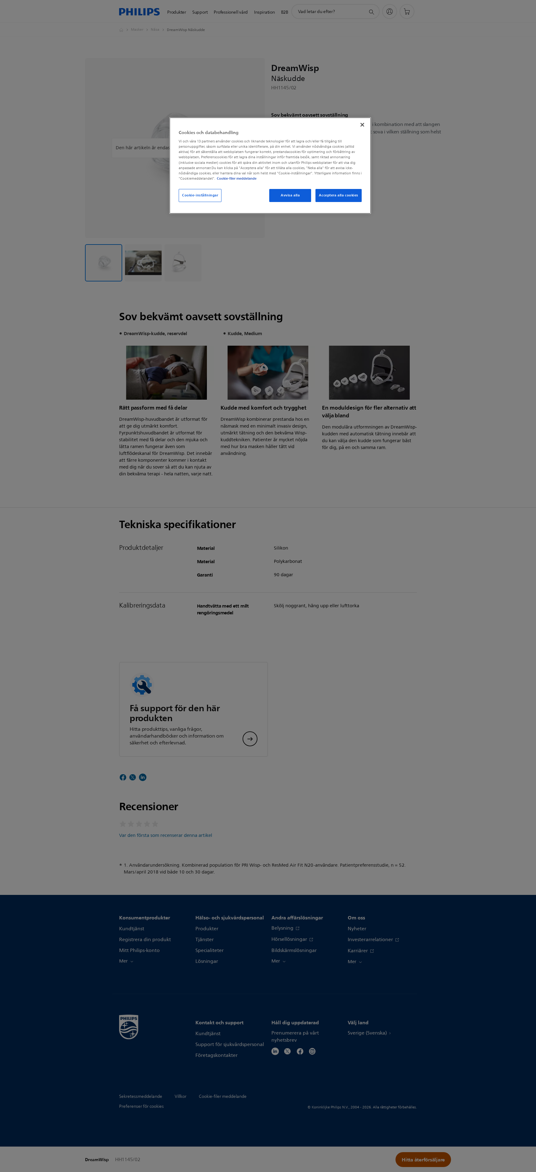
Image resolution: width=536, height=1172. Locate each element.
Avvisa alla (290, 195)
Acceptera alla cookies (338, 195)
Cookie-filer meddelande (237, 178)
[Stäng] (362, 125)
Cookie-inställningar (200, 195)
